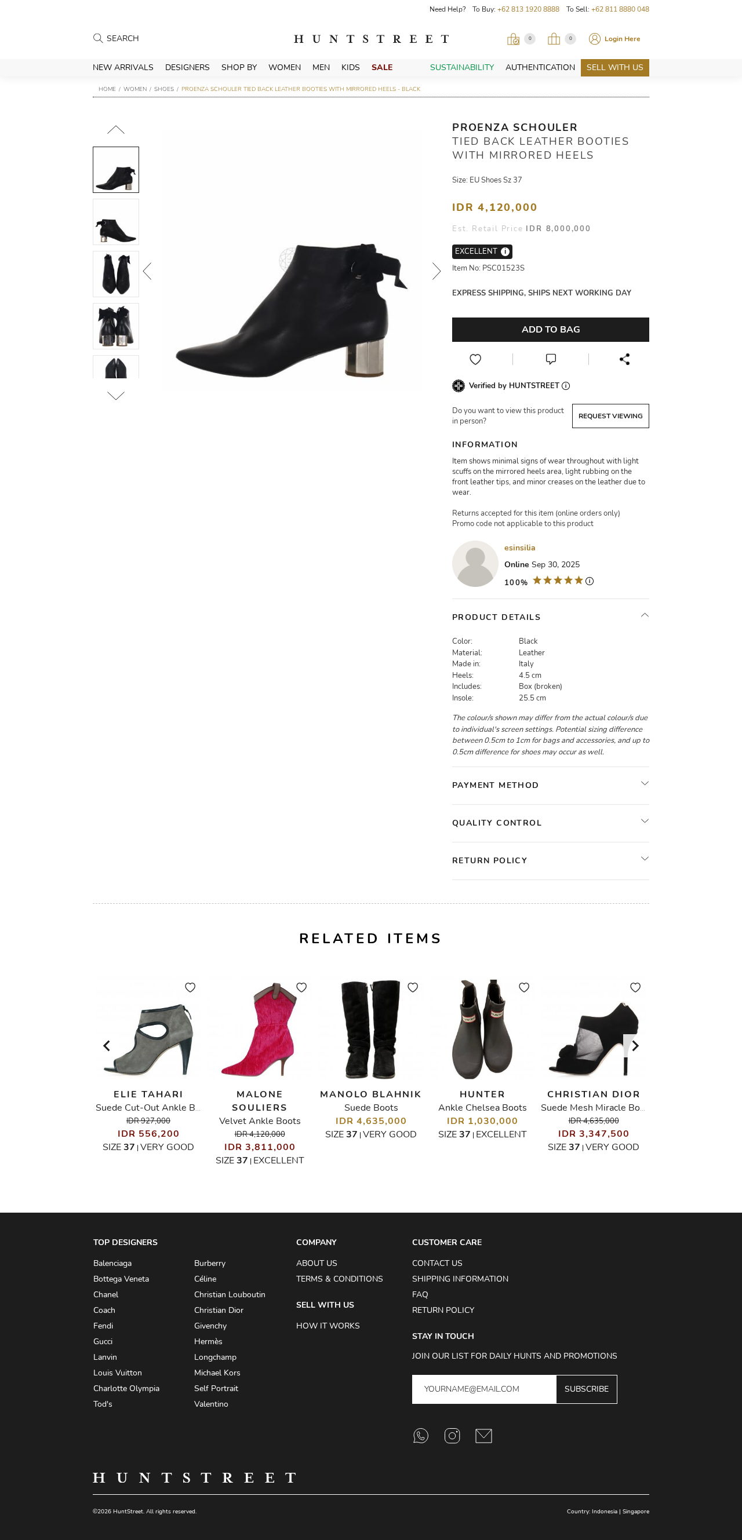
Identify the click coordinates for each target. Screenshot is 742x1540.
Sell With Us (615, 67)
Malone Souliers (260, 1101)
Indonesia (604, 1512)
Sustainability (462, 67)
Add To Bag (551, 329)
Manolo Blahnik (371, 1094)
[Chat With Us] (550, 359)
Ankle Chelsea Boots (482, 1107)
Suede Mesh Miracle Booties (601, 1107)
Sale (382, 67)
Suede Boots (371, 1107)
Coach (104, 1310)
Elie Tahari (149, 1094)
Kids (350, 67)
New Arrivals (123, 67)
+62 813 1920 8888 (528, 9)
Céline (205, 1278)
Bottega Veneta (121, 1278)
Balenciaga (112, 1263)
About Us (316, 1263)
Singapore (636, 1512)
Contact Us (437, 1263)
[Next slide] (634, 1045)
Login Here (623, 38)
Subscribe (587, 1389)
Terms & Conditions (339, 1278)
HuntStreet (371, 38)
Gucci (102, 1341)
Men (321, 67)
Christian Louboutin (229, 1294)
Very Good (167, 1147)
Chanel (105, 1294)
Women (284, 67)
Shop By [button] (239, 67)
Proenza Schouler (515, 127)
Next (437, 271)
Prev (147, 271)
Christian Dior (594, 1094)
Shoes (164, 89)
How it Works (328, 1325)
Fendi (103, 1325)
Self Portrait (216, 1388)
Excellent (278, 1160)
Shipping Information (460, 1278)
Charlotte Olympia (126, 1388)
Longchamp (215, 1357)
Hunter (482, 1094)
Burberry (209, 1263)
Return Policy (443, 1310)
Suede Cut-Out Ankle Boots (155, 1107)
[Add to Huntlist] (475, 359)
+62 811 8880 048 (620, 9)
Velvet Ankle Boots (260, 1121)
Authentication (540, 67)
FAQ (420, 1294)
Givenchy (210, 1325)
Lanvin (105, 1357)
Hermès (208, 1341)
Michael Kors (217, 1372)
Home (107, 89)
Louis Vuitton (117, 1372)
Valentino (211, 1404)
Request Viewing (611, 416)
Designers (187, 67)
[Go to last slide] (107, 1045)
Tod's (102, 1404)
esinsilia (520, 547)
